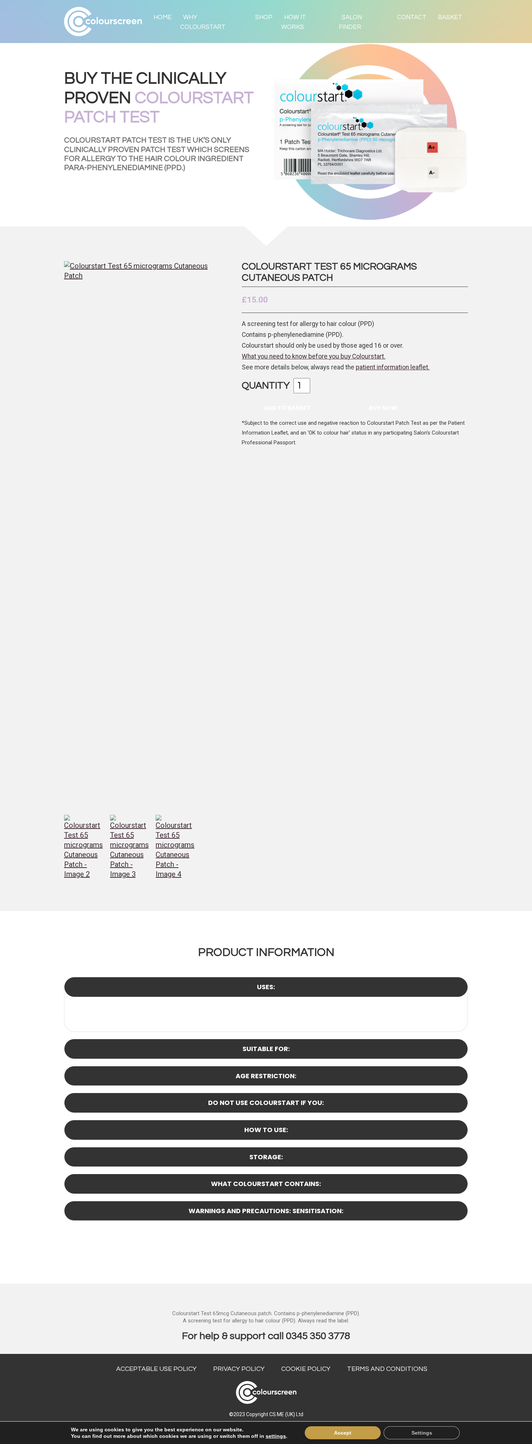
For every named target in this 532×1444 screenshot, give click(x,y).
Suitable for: (266, 1048)
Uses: (266, 986)
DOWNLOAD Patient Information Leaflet (256, 1256)
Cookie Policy (305, 1368)
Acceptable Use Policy (156, 1368)
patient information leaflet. (393, 367)
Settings (421, 1433)
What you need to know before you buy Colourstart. (313, 356)
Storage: (266, 1156)
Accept (342, 1433)
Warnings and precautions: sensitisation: (266, 1210)
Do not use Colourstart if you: (266, 1102)
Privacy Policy (239, 1368)
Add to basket (287, 408)
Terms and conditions (387, 1368)
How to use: (266, 1129)
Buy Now (383, 408)
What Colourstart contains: (266, 1183)
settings (276, 1436)
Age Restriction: (266, 1075)
